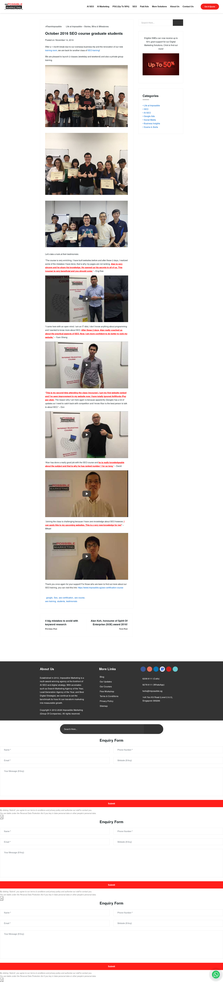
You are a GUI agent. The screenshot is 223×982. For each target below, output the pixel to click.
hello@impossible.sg (152, 690)
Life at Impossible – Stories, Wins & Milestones (87, 26)
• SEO (145, 109)
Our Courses (106, 686)
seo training (50, 601)
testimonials (71, 601)
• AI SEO (147, 112)
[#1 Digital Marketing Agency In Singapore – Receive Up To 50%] (216, 974)
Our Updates (106, 681)
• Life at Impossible (151, 105)
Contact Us (188, 6)
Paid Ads (144, 6)
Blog (102, 676)
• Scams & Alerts (150, 127)
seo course (79, 597)
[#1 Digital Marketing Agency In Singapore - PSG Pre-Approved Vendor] (143, 669)
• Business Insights (151, 123)
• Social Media (149, 119)
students (61, 601)
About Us (174, 6)
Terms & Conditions (109, 696)
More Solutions (159, 6)
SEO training (93, 50)
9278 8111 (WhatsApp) (153, 684)
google (49, 597)
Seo (56, 597)
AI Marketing (103, 6)
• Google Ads (149, 116)
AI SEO (90, 6)
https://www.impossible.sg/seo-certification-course (100, 587)
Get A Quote (210, 7)
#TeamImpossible (54, 26)
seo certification (66, 597)
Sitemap (104, 705)
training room (51, 50)
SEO (134, 6)
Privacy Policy (106, 701)
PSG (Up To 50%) (121, 6)
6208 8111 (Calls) (151, 678)
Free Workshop (107, 691)
